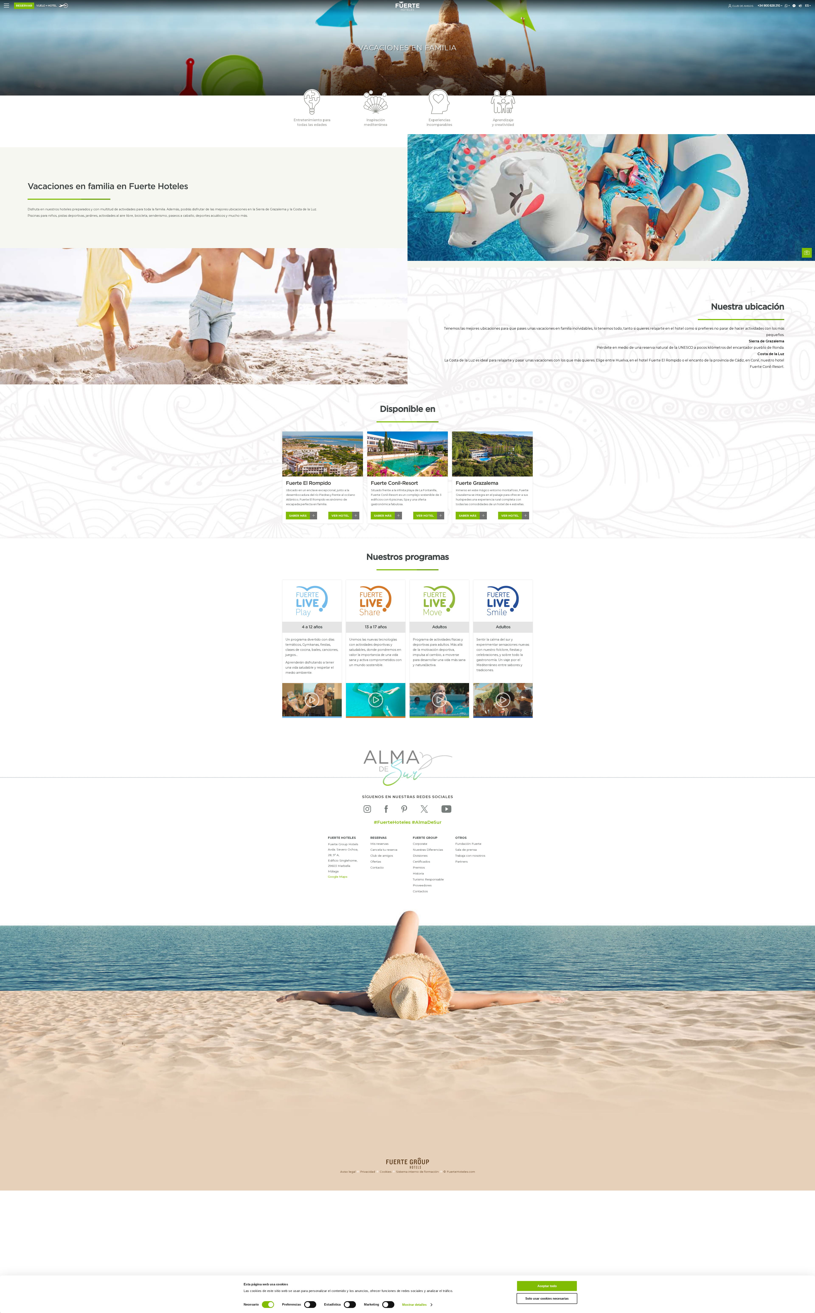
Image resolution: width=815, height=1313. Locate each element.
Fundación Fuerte (468, 843)
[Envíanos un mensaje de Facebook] (793, 6)
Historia (418, 873)
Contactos (420, 891)
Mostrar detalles (414, 1304)
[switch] (310, 1304)
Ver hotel (340, 515)
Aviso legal (348, 1171)
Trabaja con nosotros (470, 855)
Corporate (420, 843)
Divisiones (420, 855)
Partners (461, 861)
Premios (419, 867)
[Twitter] (424, 810)
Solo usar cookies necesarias (547, 1298)
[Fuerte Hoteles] (407, 9)
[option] (322, 478)
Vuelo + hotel (46, 6)
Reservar (24, 5)
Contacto (377, 867)
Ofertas (375, 861)
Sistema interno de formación (417, 1171)
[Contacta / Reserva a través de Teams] (799, 6)
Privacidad (367, 1171)
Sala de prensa (466, 849)
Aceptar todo (547, 1286)
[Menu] (6, 5)
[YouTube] (446, 810)
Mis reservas (379, 843)
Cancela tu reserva (383, 849)
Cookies (385, 1171)
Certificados (421, 861)
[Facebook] (386, 810)
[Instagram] (367, 810)
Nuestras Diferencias (428, 849)
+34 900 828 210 (768, 5)
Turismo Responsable (428, 879)
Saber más (298, 515)
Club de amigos (381, 855)
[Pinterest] (404, 810)
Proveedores (422, 885)
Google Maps (337, 876)
